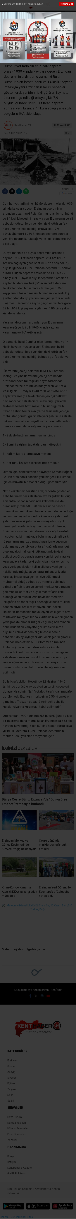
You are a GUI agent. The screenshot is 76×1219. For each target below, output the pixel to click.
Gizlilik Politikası (16, 1173)
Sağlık (10, 1100)
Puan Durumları (16, 1134)
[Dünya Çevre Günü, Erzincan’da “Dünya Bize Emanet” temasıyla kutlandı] (38, 773)
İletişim (11, 1161)
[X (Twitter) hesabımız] (36, 996)
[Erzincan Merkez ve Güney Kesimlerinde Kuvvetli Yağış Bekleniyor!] (19, 823)
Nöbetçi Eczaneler (17, 1128)
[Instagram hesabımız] (42, 996)
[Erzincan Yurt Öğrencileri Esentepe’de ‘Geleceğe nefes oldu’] (56, 870)
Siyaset (11, 1077)
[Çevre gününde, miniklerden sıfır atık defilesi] (56, 823)
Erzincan (12, 1060)
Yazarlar (12, 1139)
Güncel (11, 1066)
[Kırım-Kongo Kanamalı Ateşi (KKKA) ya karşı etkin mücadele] (19, 870)
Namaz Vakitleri (16, 1122)
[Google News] (66, 193)
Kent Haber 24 (22, 125)
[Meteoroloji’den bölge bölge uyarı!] (38, 924)
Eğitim (11, 1083)
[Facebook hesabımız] (30, 996)
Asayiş (11, 1071)
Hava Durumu (15, 1116)
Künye (11, 1156)
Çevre (68, 133)
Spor (10, 1094)
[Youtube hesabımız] (48, 996)
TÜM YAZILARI (62, 125)
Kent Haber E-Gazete (19, 1167)
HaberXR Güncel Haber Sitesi (16, 1216)
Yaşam (11, 1089)
